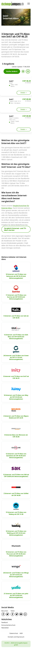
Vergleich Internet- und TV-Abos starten (15, 229)
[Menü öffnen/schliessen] (29, 4)
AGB (21, 633)
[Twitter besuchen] (7, 614)
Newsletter (5, 628)
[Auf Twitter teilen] (16, 614)
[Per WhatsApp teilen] (25, 614)
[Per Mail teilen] (21, 614)
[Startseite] (12, 3)
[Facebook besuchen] (3, 614)
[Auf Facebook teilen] (12, 614)
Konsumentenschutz (8, 625)
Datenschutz (14, 633)
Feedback (4, 622)
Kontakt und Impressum (16, 637)
